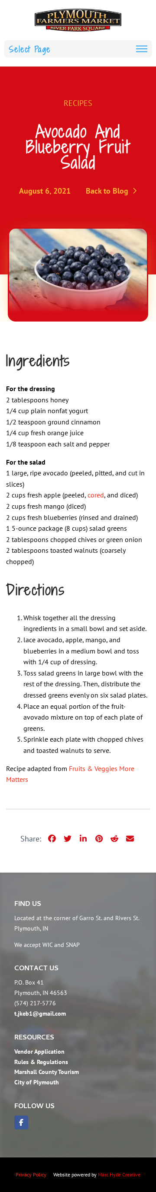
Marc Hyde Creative (119, 1174)
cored (96, 495)
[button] (78, 48)
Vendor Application (39, 1051)
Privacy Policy (31, 1174)
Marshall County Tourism (46, 1072)
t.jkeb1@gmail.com (40, 1013)
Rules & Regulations (41, 1062)
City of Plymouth (36, 1082)
